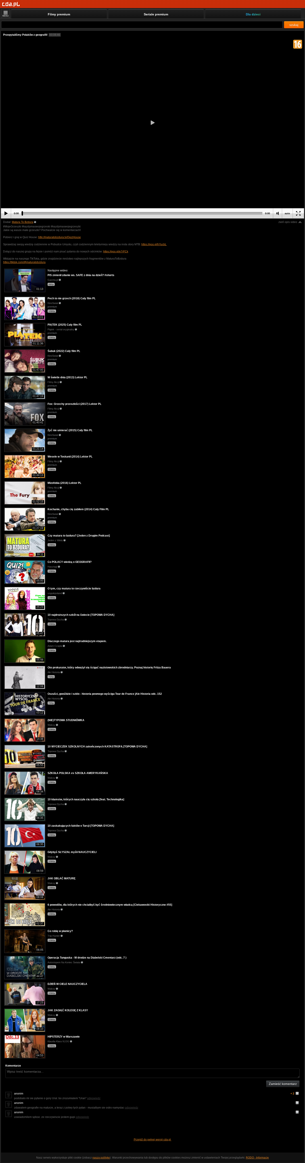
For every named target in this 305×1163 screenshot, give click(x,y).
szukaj (293, 25)
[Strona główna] (11, 4)
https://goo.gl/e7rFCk (115, 251)
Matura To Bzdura (22, 222)
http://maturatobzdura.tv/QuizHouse (59, 237)
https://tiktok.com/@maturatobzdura (24, 262)
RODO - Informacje (257, 1157)
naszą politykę (101, 1157)
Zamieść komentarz (283, 1084)
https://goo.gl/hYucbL (154, 244)
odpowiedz (93, 1098)
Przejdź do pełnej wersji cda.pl (152, 1139)
